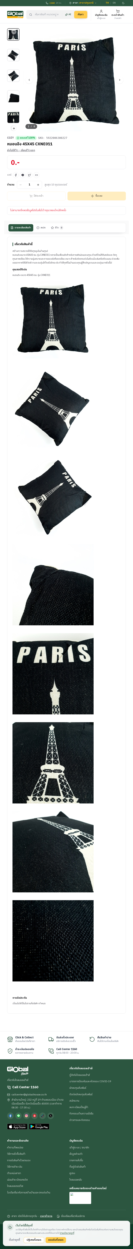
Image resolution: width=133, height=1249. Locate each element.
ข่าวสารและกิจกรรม (79, 1120)
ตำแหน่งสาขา (14, 1173)
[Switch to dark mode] (123, 3)
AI (69, 14)
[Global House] (15, 14)
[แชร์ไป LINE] (23, 175)
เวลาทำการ (46, 1216)
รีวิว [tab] (58, 228)
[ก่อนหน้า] (29, 80)
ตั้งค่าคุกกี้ (14, 1240)
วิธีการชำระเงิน (14, 1167)
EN (114, 3)
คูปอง (72, 1173)
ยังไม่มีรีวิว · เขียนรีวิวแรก (21, 150)
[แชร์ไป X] (29, 175)
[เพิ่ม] (38, 184)
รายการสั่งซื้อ (76, 1160)
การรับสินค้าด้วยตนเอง (18, 1160)
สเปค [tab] (43, 228)
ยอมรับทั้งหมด (55, 1240)
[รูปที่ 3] (13, 76)
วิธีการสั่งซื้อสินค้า (16, 1154)
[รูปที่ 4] (13, 96)
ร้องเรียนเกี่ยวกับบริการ (73, 1216)
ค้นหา (81, 14)
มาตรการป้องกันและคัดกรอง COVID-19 (90, 1081)
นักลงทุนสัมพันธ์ (77, 1088)
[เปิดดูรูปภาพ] (74, 79)
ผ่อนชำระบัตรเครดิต (17, 1180)
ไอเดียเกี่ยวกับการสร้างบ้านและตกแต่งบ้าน (28, 1192)
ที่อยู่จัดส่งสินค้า (77, 1167)
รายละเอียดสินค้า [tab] (23, 228)
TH (107, 3)
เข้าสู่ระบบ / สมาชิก (79, 1147)
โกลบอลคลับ (75, 1180)
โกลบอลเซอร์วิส (15, 1186)
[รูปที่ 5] (13, 117)
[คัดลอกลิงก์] (36, 175)
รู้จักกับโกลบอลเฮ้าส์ (79, 1075)
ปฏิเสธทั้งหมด (34, 1240)
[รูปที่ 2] (13, 55)
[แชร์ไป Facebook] (16, 175)
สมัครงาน (74, 1101)
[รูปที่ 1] (13, 34)
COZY (10, 138)
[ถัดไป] (119, 80)
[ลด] (20, 184)
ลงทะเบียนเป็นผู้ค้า (78, 1107)
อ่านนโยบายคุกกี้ (67, 1233)
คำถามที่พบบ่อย (15, 1147)
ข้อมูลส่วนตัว (76, 1154)
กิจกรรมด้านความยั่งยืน (81, 1113)
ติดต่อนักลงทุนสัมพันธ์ (80, 1094)
